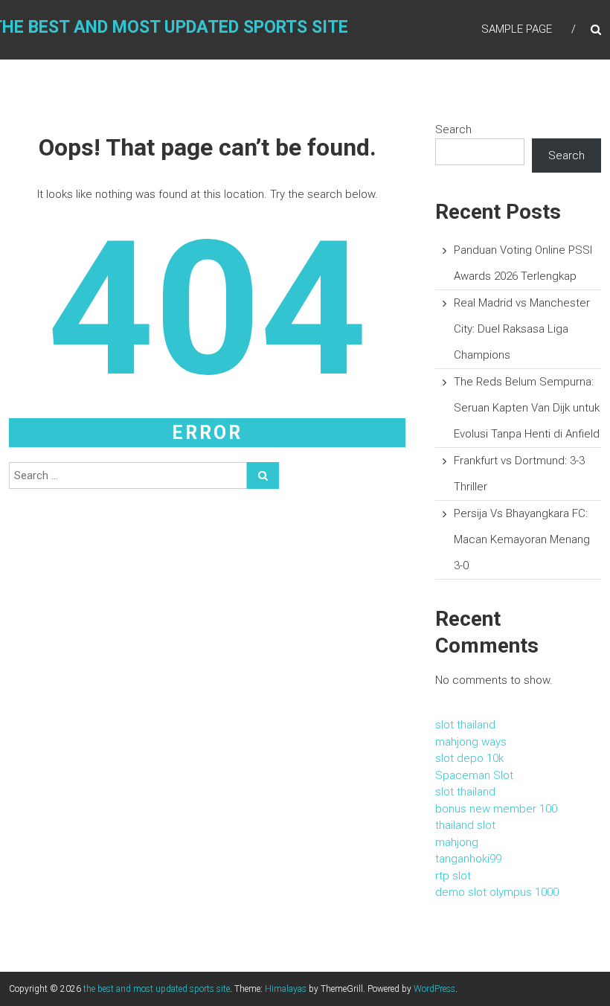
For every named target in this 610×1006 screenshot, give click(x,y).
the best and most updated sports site (156, 989)
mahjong (456, 842)
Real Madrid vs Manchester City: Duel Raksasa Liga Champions (522, 329)
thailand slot (465, 825)
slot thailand (465, 724)
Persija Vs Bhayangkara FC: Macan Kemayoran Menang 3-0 (522, 539)
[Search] (263, 475)
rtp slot (453, 875)
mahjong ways (471, 742)
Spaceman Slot (474, 775)
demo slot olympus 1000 (497, 892)
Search (453, 129)
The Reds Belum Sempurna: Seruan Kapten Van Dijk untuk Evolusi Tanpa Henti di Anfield (527, 407)
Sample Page (516, 29)
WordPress (434, 989)
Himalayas (285, 989)
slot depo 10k (469, 758)
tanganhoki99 (468, 858)
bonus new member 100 (496, 809)
